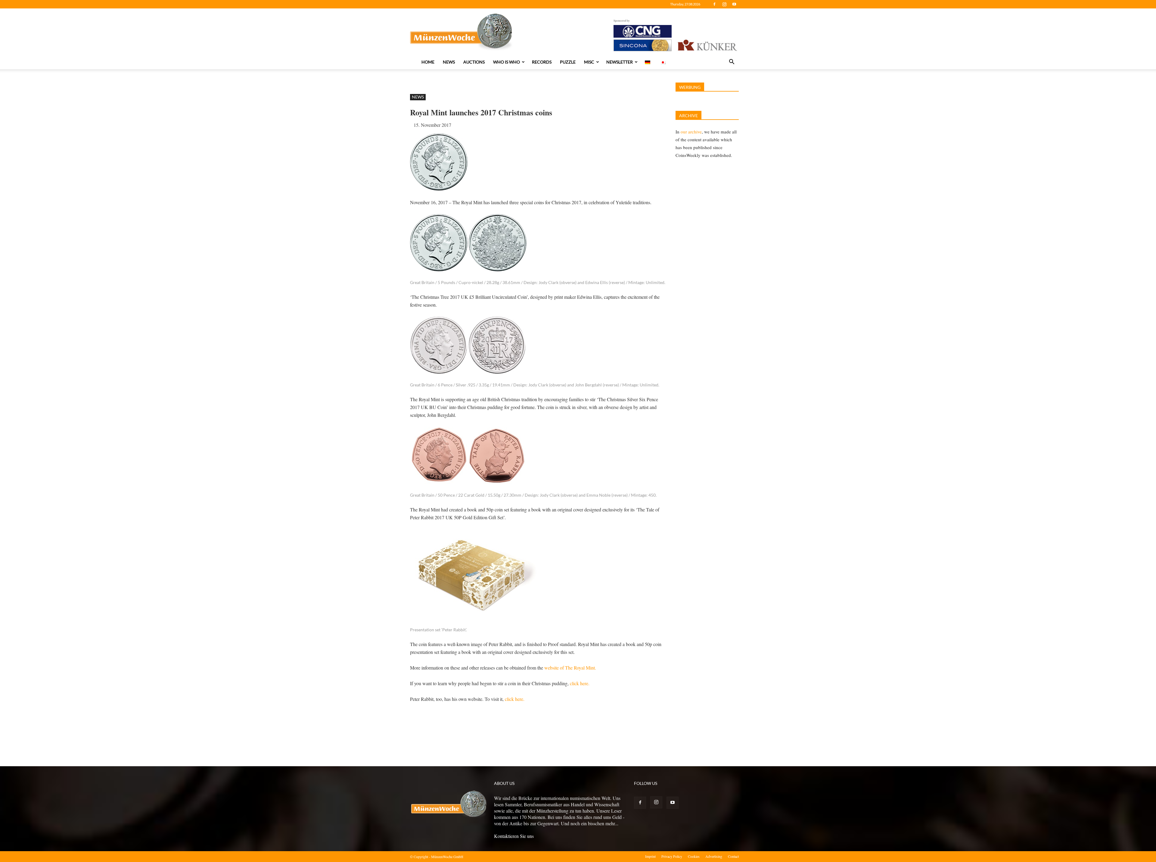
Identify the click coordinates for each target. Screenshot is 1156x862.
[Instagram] (724, 4)
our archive (691, 132)
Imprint (650, 856)
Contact (733, 856)
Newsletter (619, 61)
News (449, 61)
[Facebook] (714, 4)
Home (427, 61)
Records (542, 61)
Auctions (474, 61)
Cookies (694, 856)
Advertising (713, 856)
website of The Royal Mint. (570, 667)
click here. (579, 683)
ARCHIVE (688, 115)
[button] (731, 62)
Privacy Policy (671, 856)
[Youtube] (734, 4)
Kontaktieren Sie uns (514, 836)
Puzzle (568, 61)
